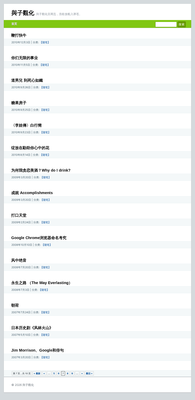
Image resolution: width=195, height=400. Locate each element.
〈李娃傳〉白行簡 (26, 125)
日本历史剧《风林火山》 (32, 328)
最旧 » (89, 373)
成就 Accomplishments (32, 193)
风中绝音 (18, 260)
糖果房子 (18, 103)
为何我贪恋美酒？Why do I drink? (40, 170)
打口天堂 (18, 215)
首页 (14, 24)
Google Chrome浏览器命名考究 (38, 238)
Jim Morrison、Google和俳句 (37, 350)
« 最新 (37, 373)
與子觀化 (22, 13)
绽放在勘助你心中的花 (30, 148)
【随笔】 (45, 42)
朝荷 (15, 305)
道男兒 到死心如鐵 (27, 80)
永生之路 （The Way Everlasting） (41, 283)
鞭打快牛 (18, 35)
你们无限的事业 (24, 58)
